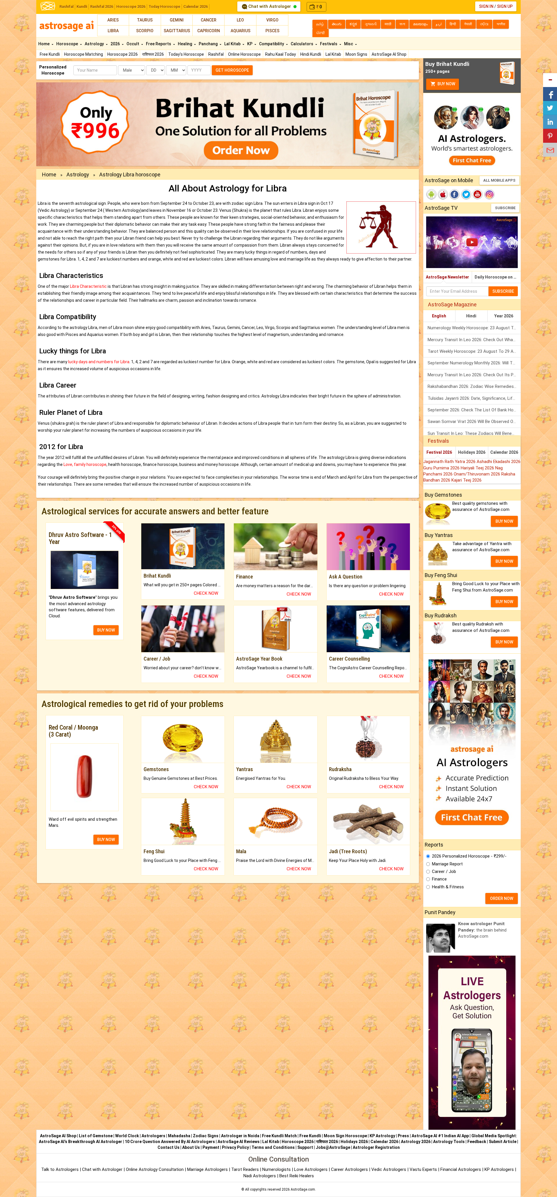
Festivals (329, 43)
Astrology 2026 (416, 1141)
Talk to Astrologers (60, 1169)
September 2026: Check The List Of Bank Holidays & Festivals (474, 410)
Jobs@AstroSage (333, 1147)
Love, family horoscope (85, 464)
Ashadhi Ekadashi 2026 (498, 461)
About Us (191, 1147)
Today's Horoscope (186, 54)
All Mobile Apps (499, 180)
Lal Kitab (333, 54)
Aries (113, 20)
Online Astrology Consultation (155, 1169)
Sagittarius (177, 30)
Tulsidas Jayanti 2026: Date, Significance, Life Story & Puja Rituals (474, 398)
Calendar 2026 (195, 6)
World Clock (127, 1135)
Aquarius (240, 30)
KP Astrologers (499, 1169)
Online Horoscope (244, 54)
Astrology (95, 43)
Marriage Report (447, 864)
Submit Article (502, 1141)
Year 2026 (503, 316)
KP (250, 43)
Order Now (501, 898)
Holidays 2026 (471, 452)
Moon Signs (356, 54)
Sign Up (505, 6)
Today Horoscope (164, 6)
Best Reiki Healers (296, 1175)
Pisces (272, 30)
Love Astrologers (311, 1169)
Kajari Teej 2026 (466, 480)
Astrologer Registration (376, 1147)
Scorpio (144, 30)
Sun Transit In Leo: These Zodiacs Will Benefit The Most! (474, 433)
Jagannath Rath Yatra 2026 (450, 461)
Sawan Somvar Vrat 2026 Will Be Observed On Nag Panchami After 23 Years (474, 421)
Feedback (476, 1141)
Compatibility (272, 43)
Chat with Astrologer (269, 6)
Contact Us (169, 1147)
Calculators (302, 43)
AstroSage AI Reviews (239, 1141)
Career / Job (444, 871)
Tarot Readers (245, 1169)
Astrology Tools (449, 1141)
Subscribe (505, 208)
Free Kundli (50, 54)
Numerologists (277, 1169)
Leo (240, 20)
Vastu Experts (423, 1169)
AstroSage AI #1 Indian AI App (440, 1135)
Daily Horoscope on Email (498, 277)
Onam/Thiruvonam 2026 (477, 474)
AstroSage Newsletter (447, 277)
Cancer (208, 20)
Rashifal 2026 (101, 6)
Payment (210, 1147)
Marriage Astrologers (208, 1169)
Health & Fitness (448, 886)
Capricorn (208, 30)
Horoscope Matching (83, 54)
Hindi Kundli (310, 54)
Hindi (471, 316)
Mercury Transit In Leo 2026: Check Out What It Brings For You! (474, 339)
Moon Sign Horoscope (345, 1135)
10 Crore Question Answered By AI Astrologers (170, 1141)
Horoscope (67, 43)
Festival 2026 (439, 452)
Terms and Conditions (273, 1147)
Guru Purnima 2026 (442, 468)
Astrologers (153, 1135)
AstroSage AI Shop (389, 54)
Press (403, 1135)
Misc (349, 43)
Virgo (272, 20)
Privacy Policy (235, 1147)
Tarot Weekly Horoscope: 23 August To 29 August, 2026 (474, 351)
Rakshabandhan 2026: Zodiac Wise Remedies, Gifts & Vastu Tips (474, 386)
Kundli (82, 6)
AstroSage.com (303, 1189)
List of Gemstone (96, 1135)
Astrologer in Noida (240, 1135)
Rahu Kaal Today (280, 54)
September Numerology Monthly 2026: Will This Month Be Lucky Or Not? (474, 363)
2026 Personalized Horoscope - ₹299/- (469, 856)
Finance (439, 879)
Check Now (206, 593)
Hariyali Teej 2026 (478, 468)
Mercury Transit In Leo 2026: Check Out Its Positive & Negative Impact (474, 374)
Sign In (486, 6)
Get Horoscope (232, 70)
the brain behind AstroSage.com (482, 930)
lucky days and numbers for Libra (98, 361)
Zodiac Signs (205, 1135)
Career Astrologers (349, 1169)
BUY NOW (106, 630)
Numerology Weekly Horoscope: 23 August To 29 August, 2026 (474, 327)
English (439, 316)
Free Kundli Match (279, 1135)
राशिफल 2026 (153, 54)
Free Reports (159, 43)
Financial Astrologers (460, 1169)
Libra (113, 30)
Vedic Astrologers (388, 1169)
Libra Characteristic (89, 286)
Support (305, 1147)
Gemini (177, 20)
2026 (116, 43)
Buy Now (446, 84)
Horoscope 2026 (130, 6)
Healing (185, 43)
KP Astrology (382, 1135)
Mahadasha (179, 1135)
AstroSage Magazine (452, 304)
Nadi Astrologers (259, 1175)
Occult (133, 43)
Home (44, 43)
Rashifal (66, 6)
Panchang (208, 43)
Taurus (145, 20)
